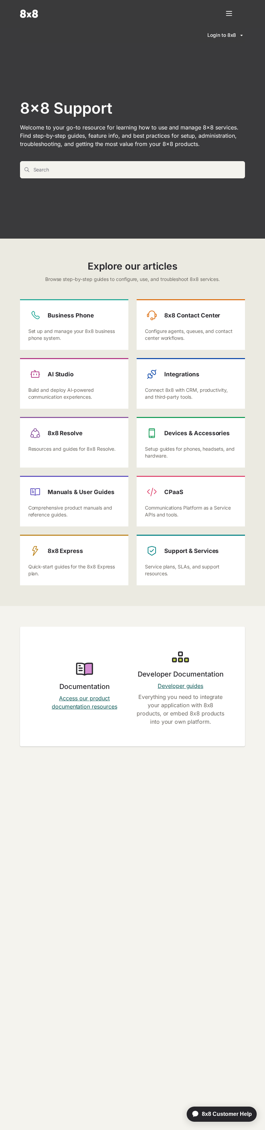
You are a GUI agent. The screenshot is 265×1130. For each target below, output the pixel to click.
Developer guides (180, 685)
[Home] (29, 14)
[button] (249, 1113)
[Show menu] (229, 13)
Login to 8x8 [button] (221, 35)
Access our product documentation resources (84, 702)
